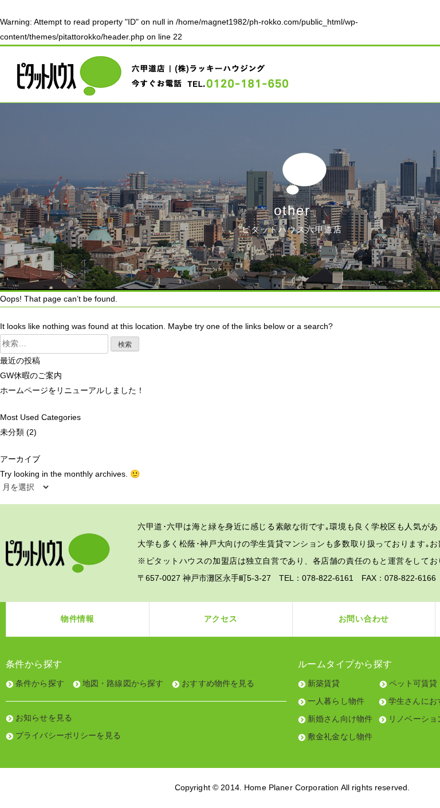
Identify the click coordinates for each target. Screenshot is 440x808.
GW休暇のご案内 (31, 375)
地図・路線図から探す (122, 683)
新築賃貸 (324, 683)
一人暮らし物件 (336, 701)
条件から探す (39, 683)
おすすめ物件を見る (218, 683)
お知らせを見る (43, 717)
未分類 (12, 432)
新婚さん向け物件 (340, 718)
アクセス (221, 618)
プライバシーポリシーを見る (68, 735)
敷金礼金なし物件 (340, 736)
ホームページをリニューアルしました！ (72, 390)
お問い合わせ (364, 618)
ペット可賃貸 (413, 683)
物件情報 (78, 618)
